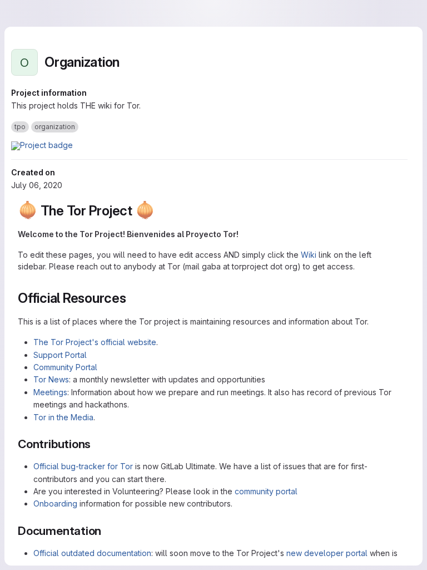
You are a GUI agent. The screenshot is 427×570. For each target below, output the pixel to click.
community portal (266, 491)
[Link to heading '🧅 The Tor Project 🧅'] (162, 211)
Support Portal (60, 355)
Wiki (308, 254)
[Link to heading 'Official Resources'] (133, 298)
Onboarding (55, 503)
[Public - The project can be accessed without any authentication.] (128, 62)
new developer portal (327, 553)
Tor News (51, 379)
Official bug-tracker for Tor (83, 466)
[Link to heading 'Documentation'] (107, 531)
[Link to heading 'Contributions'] (97, 444)
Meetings (50, 392)
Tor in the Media (63, 417)
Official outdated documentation (92, 553)
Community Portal (65, 367)
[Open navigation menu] (32, 13)
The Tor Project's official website (94, 342)
